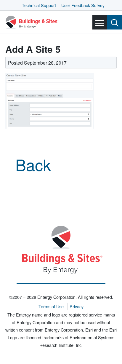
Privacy (77, 306)
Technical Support (39, 5)
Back (33, 164)
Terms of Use (51, 306)
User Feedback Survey (83, 5)
